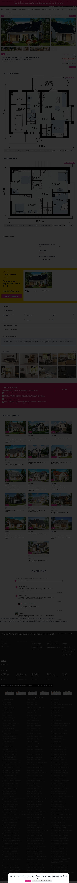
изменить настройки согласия (42, 881)
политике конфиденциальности (25, 878)
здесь (59, 878)
